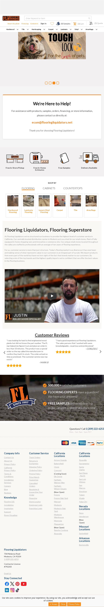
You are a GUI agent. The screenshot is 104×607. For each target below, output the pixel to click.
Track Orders (34, 457)
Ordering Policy (35, 470)
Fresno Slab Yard (61, 498)
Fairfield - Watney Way (59, 481)
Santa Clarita (82, 468)
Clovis (56, 467)
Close (63, 604)
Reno (81, 513)
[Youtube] (23, 583)
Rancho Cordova (61, 530)
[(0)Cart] (73, 23)
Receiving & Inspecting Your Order (36, 492)
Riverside (58, 533)
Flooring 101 (9, 501)
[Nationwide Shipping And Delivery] (89, 156)
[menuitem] (12, 29)
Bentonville (84, 545)
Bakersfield (59, 463)
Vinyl (76, 29)
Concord (57, 470)
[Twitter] (12, 583)
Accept (54, 604)
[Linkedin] (6, 590)
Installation (9, 505)
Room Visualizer (14, 24)
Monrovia (58, 521)
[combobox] (57, 18)
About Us (8, 461)
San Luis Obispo (82, 480)
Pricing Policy (34, 474)
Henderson (84, 516)
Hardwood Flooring (13, 211)
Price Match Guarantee (34, 478)
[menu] (52, 29)
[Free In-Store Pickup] (15, 156)
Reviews (7, 493)
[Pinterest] (17, 583)
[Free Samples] (65, 156)
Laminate (64, 29)
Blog (6, 489)
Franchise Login (35, 508)
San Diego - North (83, 474)
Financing (24, 24)
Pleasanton (59, 524)
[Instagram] (12, 590)
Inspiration (8, 508)
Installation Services (9, 481)
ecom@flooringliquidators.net (52, 122)
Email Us (7, 573)
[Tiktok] (17, 590)
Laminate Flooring (28, 211)
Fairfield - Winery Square (60, 487)
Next (98, 353)
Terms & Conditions (8, 475)
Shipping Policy (35, 467)
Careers (7, 486)
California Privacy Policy (10, 469)
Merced (57, 501)
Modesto (58, 505)
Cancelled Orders (33, 484)
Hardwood (10, 29)
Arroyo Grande (60, 460)
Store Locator (35, 501)
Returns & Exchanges (33, 462)
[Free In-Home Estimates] (40, 156)
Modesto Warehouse (59, 515)
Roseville (83, 460)
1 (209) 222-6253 (95, 428)
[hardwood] (12, 200)
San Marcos (82, 486)
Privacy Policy (10, 464)
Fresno (57, 495)
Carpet (50, 29)
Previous (6, 353)
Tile (23, 29)
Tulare (81, 495)
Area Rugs (89, 29)
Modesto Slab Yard (60, 509)
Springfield (83, 533)
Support (7, 512)
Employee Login (35, 505)
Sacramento (84, 463)
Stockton (83, 491)
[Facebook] (6, 583)
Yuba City (83, 501)
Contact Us (34, 24)
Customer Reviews (52, 334)
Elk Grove (58, 476)
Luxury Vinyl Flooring (44, 211)
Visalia (81, 498)
